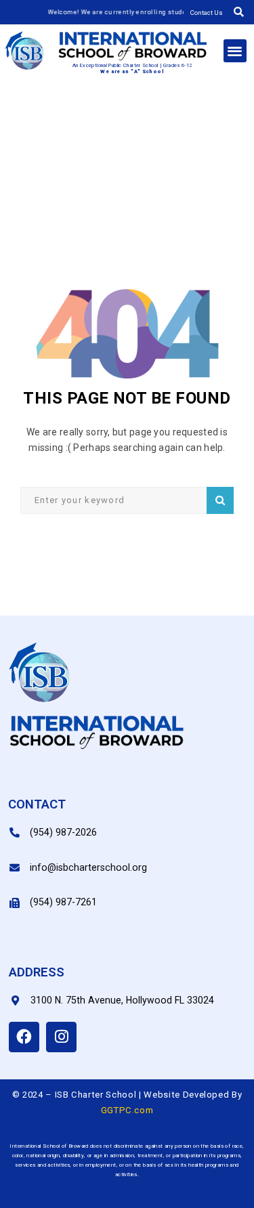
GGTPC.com (127, 1110)
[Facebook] (24, 1037)
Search (220, 500)
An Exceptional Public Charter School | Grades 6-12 (132, 65)
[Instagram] (61, 1037)
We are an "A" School (132, 71)
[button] (238, 12)
